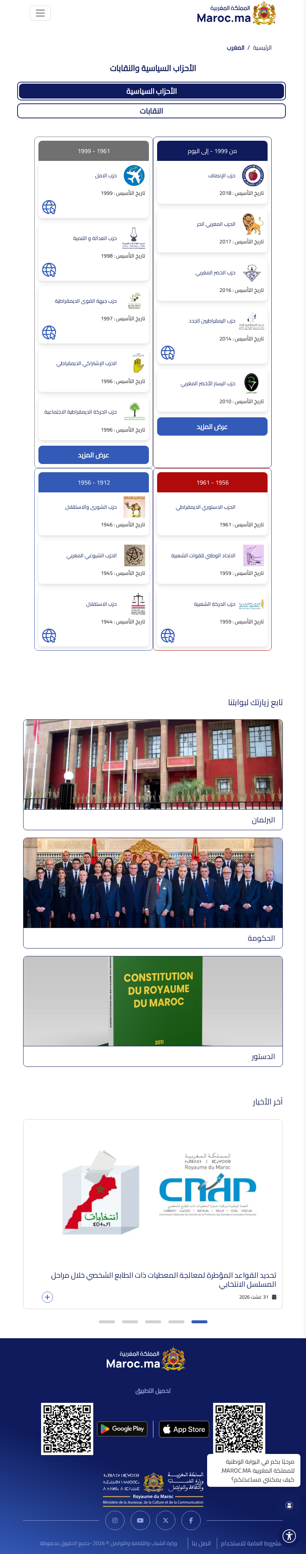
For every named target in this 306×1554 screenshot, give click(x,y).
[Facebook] (191, 1520)
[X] (165, 1520)
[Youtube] (140, 1520)
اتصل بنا (201, 1543)
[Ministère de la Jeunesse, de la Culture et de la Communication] (153, 1489)
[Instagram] (115, 1520)
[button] (199, 1321)
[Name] (40, 13)
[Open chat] (289, 1505)
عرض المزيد (212, 426)
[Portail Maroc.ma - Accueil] (146, 1357)
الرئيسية (262, 47)
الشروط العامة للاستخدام (251, 1543)
